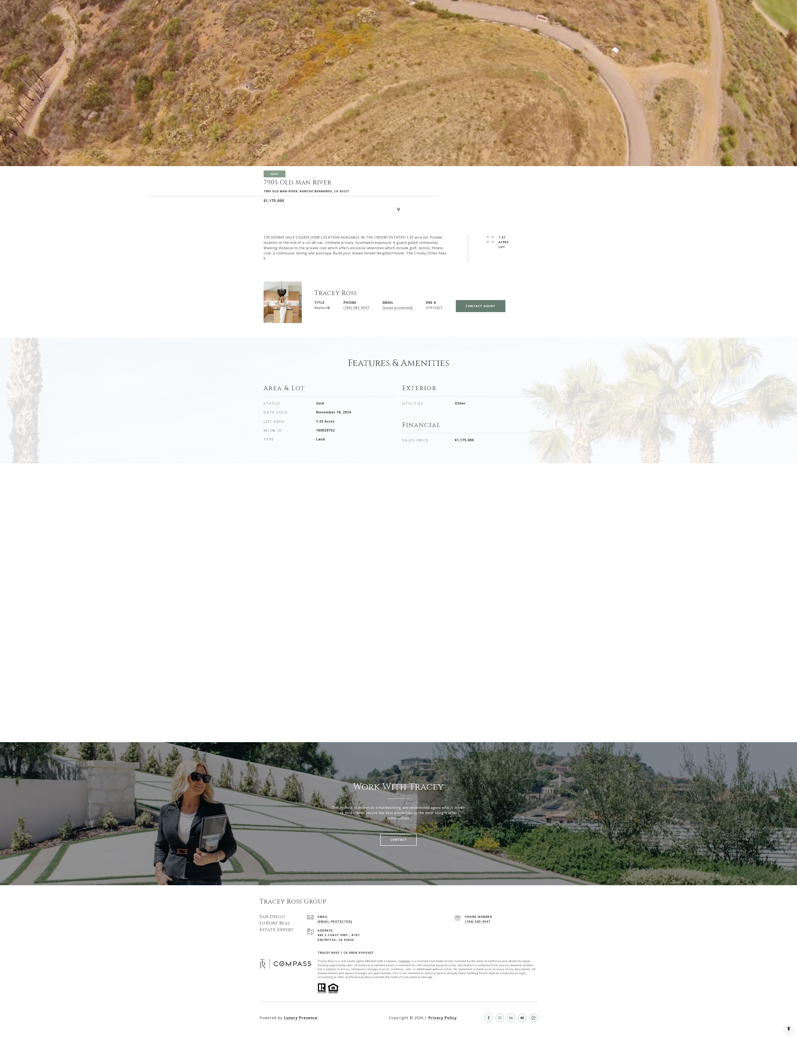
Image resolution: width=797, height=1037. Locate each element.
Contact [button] (398, 840)
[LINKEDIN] (511, 1018)
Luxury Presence (301, 1017)
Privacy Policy (442, 1017)
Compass (404, 961)
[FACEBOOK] (488, 1018)
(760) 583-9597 (356, 307)
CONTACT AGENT (480, 306)
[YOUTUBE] (522, 1018)
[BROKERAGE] (533, 1018)
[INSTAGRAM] (500, 1018)
